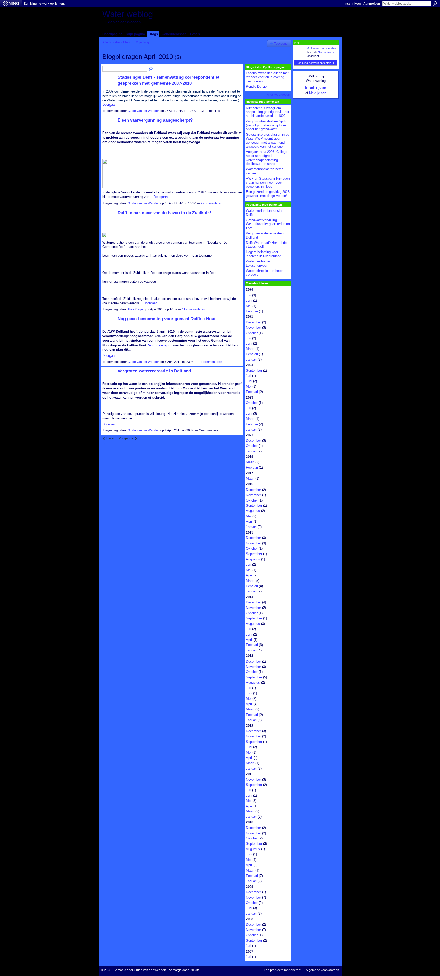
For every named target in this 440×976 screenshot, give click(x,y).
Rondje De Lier (257, 86)
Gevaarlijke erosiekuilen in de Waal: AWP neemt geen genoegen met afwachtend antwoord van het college (267, 140)
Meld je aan (317, 93)
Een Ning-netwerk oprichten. (44, 3)
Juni (249, 300)
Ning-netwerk (326, 52)
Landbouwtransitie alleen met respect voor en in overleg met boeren (267, 77)
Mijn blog (142, 42)
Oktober (252, 333)
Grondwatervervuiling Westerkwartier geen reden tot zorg (268, 224)
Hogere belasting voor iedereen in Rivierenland (263, 254)
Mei (248, 306)
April (249, 521)
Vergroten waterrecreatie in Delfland (154, 370)
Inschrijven (353, 3)
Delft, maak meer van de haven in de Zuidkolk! (164, 212)
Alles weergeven (278, 94)
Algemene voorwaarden (322, 970)
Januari (251, 359)
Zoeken (435, 3)
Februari (252, 311)
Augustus (253, 511)
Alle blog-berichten (116, 42)
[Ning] (11, 3)
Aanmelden (371, 3)
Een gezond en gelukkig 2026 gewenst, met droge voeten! (268, 194)
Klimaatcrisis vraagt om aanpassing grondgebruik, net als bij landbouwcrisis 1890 (267, 112)
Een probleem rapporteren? (283, 970)
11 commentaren (193, 309)
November (253, 327)
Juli (248, 295)
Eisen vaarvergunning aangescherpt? (155, 120)
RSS (105, 445)
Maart (250, 349)
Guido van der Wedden (144, 111)
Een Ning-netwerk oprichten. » (315, 62)
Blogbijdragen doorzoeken (151, 69)
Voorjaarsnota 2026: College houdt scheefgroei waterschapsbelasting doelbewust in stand (266, 158)
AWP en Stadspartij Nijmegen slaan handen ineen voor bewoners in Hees (268, 182)
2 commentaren (211, 203)
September (254, 370)
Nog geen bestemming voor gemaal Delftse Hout (167, 318)
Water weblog (127, 14)
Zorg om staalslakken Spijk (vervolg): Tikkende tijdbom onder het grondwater (266, 125)
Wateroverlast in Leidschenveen (258, 263)
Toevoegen (282, 43)
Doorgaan (109, 105)
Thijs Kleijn (135, 309)
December (253, 322)
